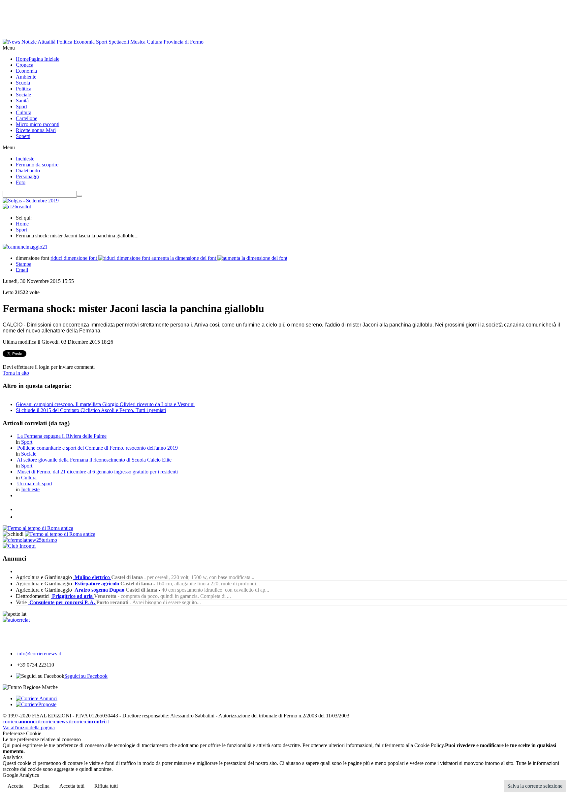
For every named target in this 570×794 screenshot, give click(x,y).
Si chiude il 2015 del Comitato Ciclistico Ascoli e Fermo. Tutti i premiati (91, 410)
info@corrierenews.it (39, 653)
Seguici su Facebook (86, 676)
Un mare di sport (34, 483)
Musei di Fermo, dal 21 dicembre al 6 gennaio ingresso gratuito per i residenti (97, 471)
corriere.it (22, 721)
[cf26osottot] (17, 206)
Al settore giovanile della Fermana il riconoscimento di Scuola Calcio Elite (94, 460)
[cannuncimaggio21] (25, 247)
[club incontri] (19, 546)
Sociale (28, 454)
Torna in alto (16, 373)
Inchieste (30, 489)
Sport (21, 229)
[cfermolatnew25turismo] (30, 540)
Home (22, 223)
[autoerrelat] (16, 620)
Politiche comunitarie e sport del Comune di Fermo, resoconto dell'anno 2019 (97, 448)
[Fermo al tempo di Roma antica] (38, 528)
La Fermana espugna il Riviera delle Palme (62, 436)
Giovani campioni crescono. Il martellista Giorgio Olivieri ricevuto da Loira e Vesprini (105, 404)
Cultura (29, 477)
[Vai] (79, 196)
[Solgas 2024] (31, 200)
